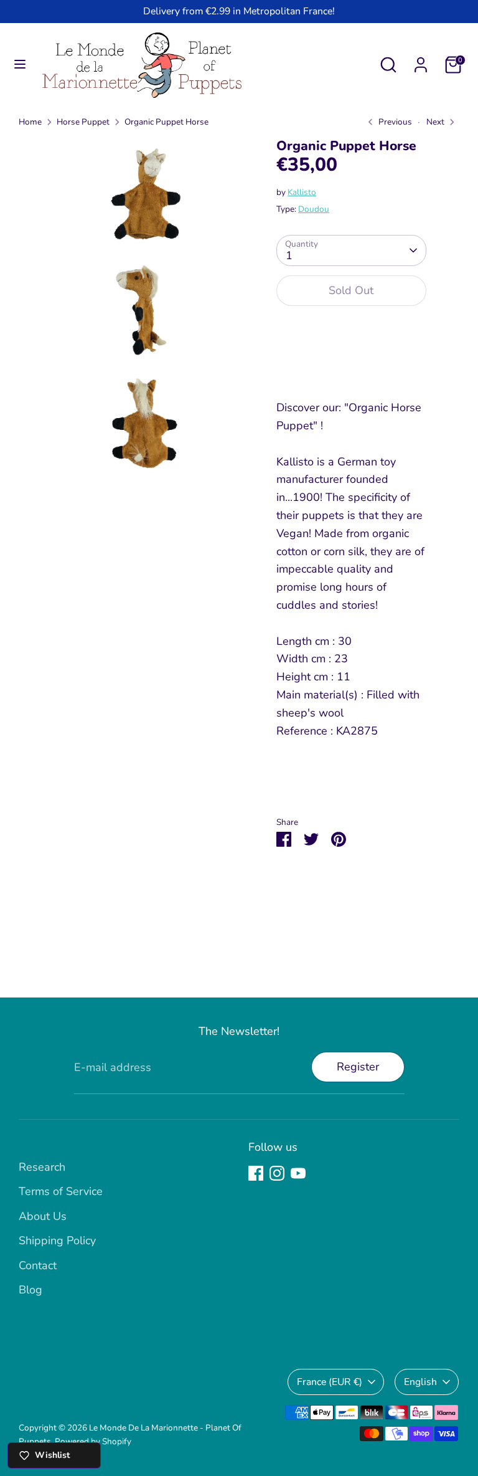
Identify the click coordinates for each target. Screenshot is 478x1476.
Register (358, 1066)
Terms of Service (61, 1191)
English (420, 1382)
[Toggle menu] (19, 64)
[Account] (420, 61)
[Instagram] (276, 1173)
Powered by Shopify (93, 1441)
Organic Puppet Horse (166, 122)
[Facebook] (255, 1173)
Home (30, 122)
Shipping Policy (57, 1240)
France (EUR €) (329, 1382)
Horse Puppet (83, 122)
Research (42, 1166)
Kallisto (302, 192)
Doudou (313, 209)
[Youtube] (298, 1173)
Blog (30, 1289)
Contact (38, 1265)
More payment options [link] (351, 361)
